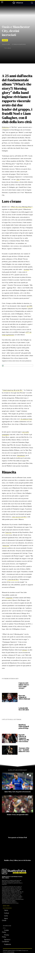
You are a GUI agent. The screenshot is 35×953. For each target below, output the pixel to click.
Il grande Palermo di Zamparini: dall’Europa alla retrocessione (24, 738)
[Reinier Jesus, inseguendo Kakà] (17, 804)
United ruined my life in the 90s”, (13, 390)
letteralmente (21, 455)
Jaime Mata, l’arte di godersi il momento (17, 792)
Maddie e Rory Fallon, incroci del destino (17, 860)
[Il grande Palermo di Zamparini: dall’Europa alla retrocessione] (10, 738)
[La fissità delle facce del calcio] (10, 709)
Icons (6, 916)
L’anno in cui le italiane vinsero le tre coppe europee (24, 685)
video (18, 179)
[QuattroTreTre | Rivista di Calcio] (12, 871)
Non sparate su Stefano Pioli (17, 837)
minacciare (6, 545)
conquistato (9, 598)
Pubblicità (7, 944)
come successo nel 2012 (19, 517)
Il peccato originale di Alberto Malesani (24, 697)
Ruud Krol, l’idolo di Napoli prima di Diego (24, 726)
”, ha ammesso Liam (26, 419)
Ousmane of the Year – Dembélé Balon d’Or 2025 (24, 749)
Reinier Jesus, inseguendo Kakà (17, 814)
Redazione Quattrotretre (19, 44)
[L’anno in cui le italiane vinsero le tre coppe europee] (10, 685)
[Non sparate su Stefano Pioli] (17, 826)
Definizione (5, 127)
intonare (24, 650)
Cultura (6, 913)
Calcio (5, 40)
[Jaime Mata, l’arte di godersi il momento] (17, 781)
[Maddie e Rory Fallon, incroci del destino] (17, 849)
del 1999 (29, 306)
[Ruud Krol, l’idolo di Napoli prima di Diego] (10, 726)
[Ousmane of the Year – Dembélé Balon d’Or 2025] (10, 750)
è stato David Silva (13, 579)
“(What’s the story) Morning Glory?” (21, 207)
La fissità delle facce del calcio (24, 709)
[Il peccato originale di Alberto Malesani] (10, 697)
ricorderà (26, 269)
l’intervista (8, 532)
